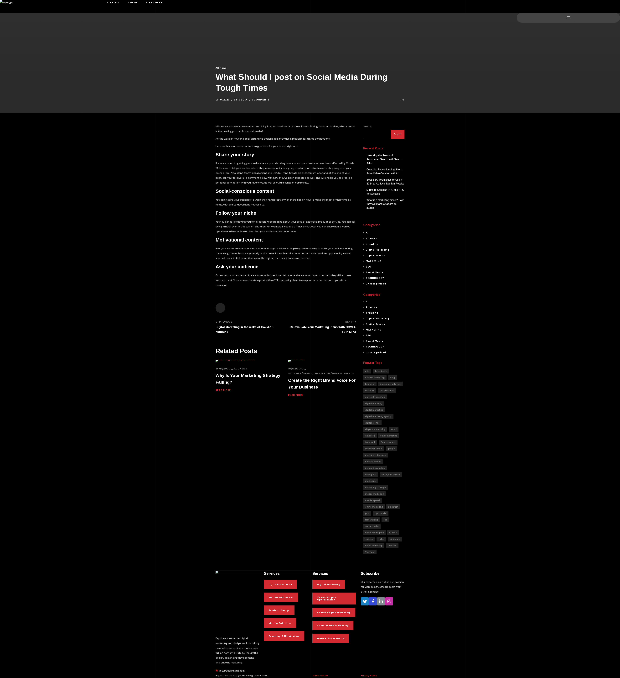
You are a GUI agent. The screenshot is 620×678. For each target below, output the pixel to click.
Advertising (381, 371)
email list (370, 435)
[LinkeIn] (381, 601)
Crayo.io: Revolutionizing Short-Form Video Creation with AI (385, 171)
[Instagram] (389, 601)
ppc (367, 513)
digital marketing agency (378, 416)
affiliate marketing (375, 377)
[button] (518, 6)
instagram (370, 474)
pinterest (393, 506)
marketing (370, 480)
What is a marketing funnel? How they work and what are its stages (385, 204)
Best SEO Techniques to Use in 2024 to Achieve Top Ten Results (385, 181)
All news (221, 67)
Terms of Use (320, 675)
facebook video (373, 448)
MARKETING (374, 261)
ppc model (381, 513)
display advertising (375, 429)
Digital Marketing (316, 373)
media (243, 99)
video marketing (373, 545)
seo (385, 519)
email (394, 429)
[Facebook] (373, 601)
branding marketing (390, 384)
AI (367, 232)
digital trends (372, 422)
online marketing (374, 506)
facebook (370, 442)
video (381, 539)
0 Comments (261, 99)
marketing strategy (375, 487)
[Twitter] (365, 601)
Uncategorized (376, 283)
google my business (375, 455)
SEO (368, 266)
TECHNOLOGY (375, 278)
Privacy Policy (369, 675)
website (392, 545)
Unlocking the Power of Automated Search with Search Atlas (384, 159)
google (391, 448)
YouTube (370, 552)
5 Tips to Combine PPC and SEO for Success (385, 192)
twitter (369, 539)
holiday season (373, 461)
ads (367, 371)
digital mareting (373, 403)
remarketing (371, 519)
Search (367, 126)
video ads (395, 539)
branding (372, 244)
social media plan (374, 532)
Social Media (374, 272)
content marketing (375, 396)
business (369, 390)
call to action (387, 390)
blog (392, 377)
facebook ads (388, 442)
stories (393, 532)
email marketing (388, 435)
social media (372, 526)
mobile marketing (374, 493)
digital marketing (374, 409)
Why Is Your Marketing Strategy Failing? (248, 379)
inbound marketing (375, 468)
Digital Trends (343, 373)
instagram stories (391, 474)
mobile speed (372, 500)
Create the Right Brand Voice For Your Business (322, 383)
